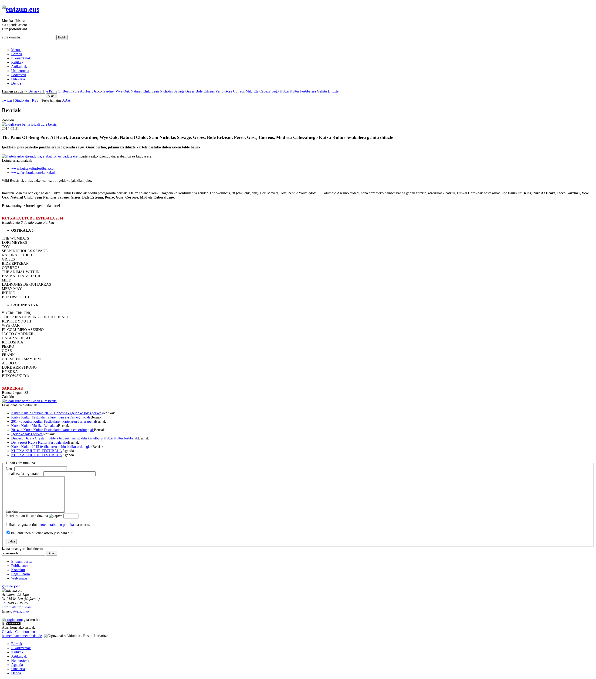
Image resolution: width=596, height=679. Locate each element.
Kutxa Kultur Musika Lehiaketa (34, 426)
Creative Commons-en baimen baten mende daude (22, 634)
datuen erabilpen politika (56, 525)
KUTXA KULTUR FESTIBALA (36, 451)
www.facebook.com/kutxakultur (35, 173)
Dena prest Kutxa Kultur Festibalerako (39, 442)
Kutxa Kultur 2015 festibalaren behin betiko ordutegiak (51, 447)
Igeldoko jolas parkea (27, 434)
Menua (16, 50)
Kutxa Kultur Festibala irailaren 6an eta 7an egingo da (51, 417)
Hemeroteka (20, 71)
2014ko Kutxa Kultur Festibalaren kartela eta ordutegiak (52, 430)
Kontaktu (18, 570)
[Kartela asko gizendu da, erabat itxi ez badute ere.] (40, 156)
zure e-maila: (11, 37)
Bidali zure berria (43, 124)
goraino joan (11, 586)
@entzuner (20, 611)
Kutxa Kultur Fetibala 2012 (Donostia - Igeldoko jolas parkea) (57, 413)
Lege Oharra (20, 574)
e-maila (24, 474)
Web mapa (19, 578)
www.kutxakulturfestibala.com (33, 168)
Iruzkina (12, 511)
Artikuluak (19, 67)
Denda (16, 83)
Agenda (17, 665)
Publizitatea (19, 566)
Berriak (16, 54)
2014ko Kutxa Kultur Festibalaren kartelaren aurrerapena (53, 421)
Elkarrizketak (21, 58)
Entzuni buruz (21, 561)
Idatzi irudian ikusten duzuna (27, 516)
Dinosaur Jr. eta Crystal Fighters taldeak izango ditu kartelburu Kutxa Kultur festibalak (74, 438)
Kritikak (17, 62)
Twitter (7, 100)
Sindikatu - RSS (27, 100)
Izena (10, 469)
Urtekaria (18, 79)
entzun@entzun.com (17, 607)
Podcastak (18, 75)
